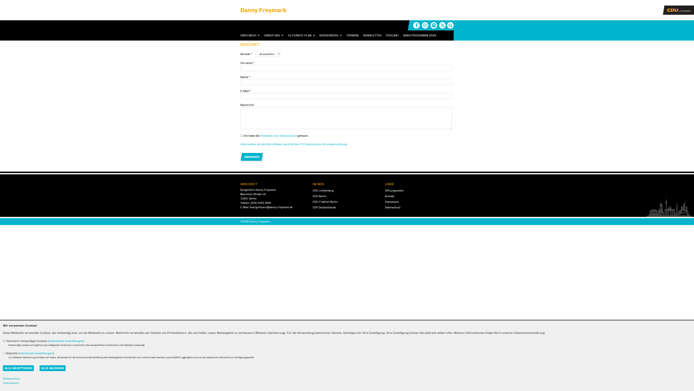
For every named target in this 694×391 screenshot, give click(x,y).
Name (245, 77)
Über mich (248, 35)
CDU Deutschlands (324, 207)
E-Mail (245, 91)
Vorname (247, 63)
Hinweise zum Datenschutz (278, 135)
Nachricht (247, 105)
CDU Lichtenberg (323, 190)
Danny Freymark (263, 10)
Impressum (392, 201)
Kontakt (389, 196)
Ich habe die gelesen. (276, 135)
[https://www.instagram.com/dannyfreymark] (425, 25)
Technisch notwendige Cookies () (45, 341)
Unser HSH (272, 35)
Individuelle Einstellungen (66, 341)
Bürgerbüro (329, 35)
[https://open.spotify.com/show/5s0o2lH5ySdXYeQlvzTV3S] (433, 25)
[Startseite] (678, 7)
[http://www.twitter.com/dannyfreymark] (442, 25)
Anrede (246, 54)
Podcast (392, 35)
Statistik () (30, 353)
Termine (352, 35)
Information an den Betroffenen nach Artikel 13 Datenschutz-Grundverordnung (293, 144)
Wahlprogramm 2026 (419, 35)
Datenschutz (392, 207)
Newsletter (372, 35)
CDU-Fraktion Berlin (325, 201)
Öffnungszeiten (394, 190)
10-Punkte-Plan (300, 35)
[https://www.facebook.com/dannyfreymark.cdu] (416, 25)
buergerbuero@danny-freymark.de (271, 207)
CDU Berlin (319, 196)
